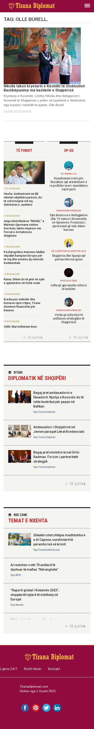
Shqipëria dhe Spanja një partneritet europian (69, 257)
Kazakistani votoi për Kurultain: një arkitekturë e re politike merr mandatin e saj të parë (69, 183)
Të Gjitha (35, 337)
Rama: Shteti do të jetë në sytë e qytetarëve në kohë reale (24, 281)
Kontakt (54, 669)
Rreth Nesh (32, 669)
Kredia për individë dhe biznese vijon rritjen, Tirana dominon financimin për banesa (22, 305)
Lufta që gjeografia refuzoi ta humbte (69, 287)
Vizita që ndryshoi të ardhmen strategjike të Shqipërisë (68, 318)
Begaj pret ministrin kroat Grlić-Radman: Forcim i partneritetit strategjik (56, 457)
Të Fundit (24, 150)
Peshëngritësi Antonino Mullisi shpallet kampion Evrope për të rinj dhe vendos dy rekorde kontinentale (24, 257)
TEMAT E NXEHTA (28, 518)
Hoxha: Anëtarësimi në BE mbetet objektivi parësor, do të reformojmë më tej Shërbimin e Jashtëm (23, 199)
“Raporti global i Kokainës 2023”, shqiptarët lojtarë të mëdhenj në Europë (34, 594)
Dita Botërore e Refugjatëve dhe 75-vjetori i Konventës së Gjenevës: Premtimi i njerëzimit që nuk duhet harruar (69, 222)
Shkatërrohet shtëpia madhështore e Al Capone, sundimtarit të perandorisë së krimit (59, 539)
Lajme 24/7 (8, 669)
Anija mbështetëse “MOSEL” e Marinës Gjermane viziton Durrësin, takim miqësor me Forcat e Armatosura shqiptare (24, 228)
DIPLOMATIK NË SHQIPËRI (37, 376)
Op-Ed (68, 150)
